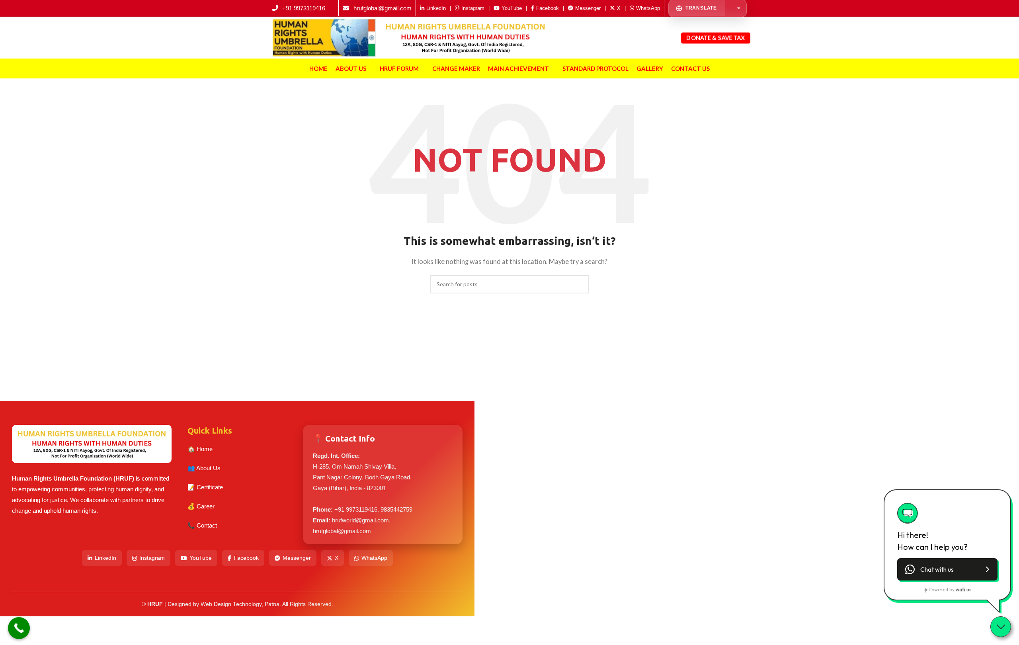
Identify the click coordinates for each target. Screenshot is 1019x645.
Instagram (152, 558)
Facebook (246, 558)
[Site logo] (324, 36)
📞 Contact (202, 525)
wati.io (963, 589)
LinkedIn (105, 558)
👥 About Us (204, 468)
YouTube (200, 558)
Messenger (297, 558)
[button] (947, 569)
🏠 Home (200, 449)
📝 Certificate (205, 487)
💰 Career (201, 506)
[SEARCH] (580, 284)
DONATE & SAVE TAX (715, 37)
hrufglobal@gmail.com (382, 8)
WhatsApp (374, 558)
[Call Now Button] (19, 628)
